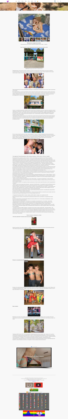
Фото (35, 1)
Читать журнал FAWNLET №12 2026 (34, 357)
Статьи (22, 1)
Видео (32, 1)
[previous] (19, 25)
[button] (31, 346)
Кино (29, 1)
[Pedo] (8, 1)
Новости (19, 1)
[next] (48, 25)
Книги (25, 1)
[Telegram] (55, 1)
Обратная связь (34, 381)
